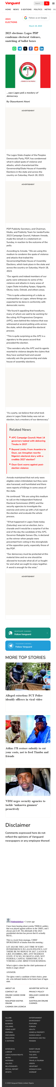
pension (32, 1041)
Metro (48, 9)
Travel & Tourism (36, 1060)
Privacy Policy (36, 992)
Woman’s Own (35, 1069)
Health (32, 1029)
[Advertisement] (28, 128)
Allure (8, 1018)
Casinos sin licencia (15, 1007)
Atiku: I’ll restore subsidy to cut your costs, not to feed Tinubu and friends (27, 751)
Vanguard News (12, 3)
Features (33, 1024)
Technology (34, 1052)
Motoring (9, 1060)
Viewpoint (33, 1066)
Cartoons (33, 1058)
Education (9, 1038)
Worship (32, 1072)
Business (9, 1024)
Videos (32, 1063)
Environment (34, 1021)
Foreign (32, 1026)
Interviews (10, 1049)
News (16, 9)
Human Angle (35, 1035)
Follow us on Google (38, 18)
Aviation (9, 1021)
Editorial (9, 1032)
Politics (38, 9)
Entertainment (35, 1018)
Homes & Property (37, 1032)
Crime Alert (10, 1029)
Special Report (11, 1069)
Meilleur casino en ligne (38, 996)
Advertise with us (38, 988)
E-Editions (26, 9)
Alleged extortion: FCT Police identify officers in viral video (24, 697)
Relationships (11, 1066)
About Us (10, 988)
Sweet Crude (34, 1049)
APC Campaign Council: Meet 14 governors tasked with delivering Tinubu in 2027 (28, 441)
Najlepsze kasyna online (14, 1002)
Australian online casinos (38, 1002)
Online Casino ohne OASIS (15, 996)
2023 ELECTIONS (11, 21)
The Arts (32, 1055)
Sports (8, 1072)
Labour (8, 1052)
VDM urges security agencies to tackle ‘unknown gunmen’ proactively (25, 804)
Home (8, 9)
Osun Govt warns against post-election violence (27, 466)
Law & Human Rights (14, 1055)
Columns (9, 1026)
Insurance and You (37, 1038)
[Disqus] (28, 883)
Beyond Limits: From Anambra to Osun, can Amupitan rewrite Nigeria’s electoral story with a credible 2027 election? (28, 454)
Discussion (10, 1035)
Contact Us (11, 992)
